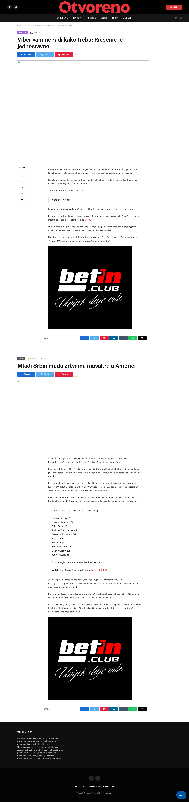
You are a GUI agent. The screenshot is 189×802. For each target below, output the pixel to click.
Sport (115, 18)
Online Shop (174, 7)
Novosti (77, 18)
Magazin (127, 18)
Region (92, 18)
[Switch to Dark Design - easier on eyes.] (176, 18)
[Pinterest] (21, 193)
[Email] (21, 200)
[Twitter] (21, 180)
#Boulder (82, 510)
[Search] (180, 18)
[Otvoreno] (94, 7)
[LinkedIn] (21, 187)
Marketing (108, 786)
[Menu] (8, 18)
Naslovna (62, 18)
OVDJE (87, 219)
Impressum (94, 786)
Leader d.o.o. (106, 793)
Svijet (103, 18)
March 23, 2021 (99, 570)
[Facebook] (21, 173)
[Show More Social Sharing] (75, 54)
